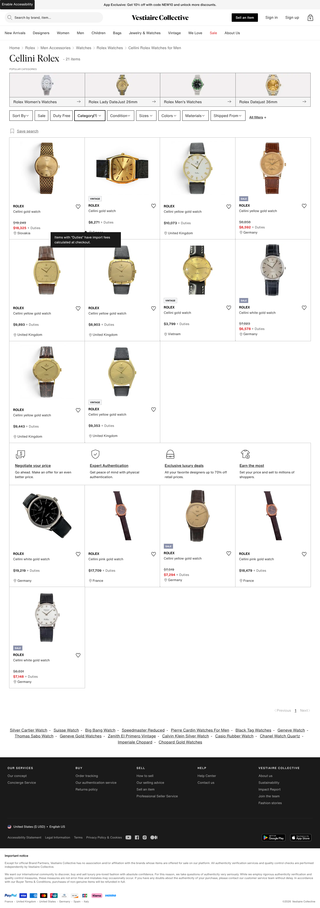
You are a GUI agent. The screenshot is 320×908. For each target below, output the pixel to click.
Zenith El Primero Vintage (132, 736)
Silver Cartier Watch (28, 730)
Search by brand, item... (33, 17)
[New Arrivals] (29, 33)
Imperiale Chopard (135, 742)
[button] (310, 17)
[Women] (73, 33)
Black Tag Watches (253, 730)
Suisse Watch (66, 730)
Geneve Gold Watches (80, 736)
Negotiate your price (33, 465)
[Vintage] (184, 33)
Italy (86, 901)
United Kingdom (26, 901)
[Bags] (125, 33)
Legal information (57, 837)
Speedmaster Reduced (143, 730)
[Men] (88, 33)
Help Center (206, 775)
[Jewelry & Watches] (164, 33)
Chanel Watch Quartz (280, 736)
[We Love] (206, 33)
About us (265, 775)
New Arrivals (15, 33)
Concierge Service (21, 782)
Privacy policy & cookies (104, 837)
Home (14, 48)
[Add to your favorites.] (78, 206)
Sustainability (269, 782)
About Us (232, 33)
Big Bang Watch (100, 730)
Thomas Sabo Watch (34, 736)
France (9, 901)
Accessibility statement (24, 837)
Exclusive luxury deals (184, 465)
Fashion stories (270, 803)
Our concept (17, 775)
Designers (41, 33)
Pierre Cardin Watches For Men (200, 730)
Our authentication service (95, 782)
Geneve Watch (291, 730)
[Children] (109, 33)
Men (80, 33)
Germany (64, 901)
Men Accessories (56, 48)
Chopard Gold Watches (180, 742)
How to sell (145, 775)
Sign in (271, 17)
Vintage (174, 33)
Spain (77, 901)
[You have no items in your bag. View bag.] (310, 17)
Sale (213, 33)
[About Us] (244, 33)
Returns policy (86, 789)
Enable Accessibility (17, 4)
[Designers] (53, 33)
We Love (195, 33)
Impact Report (270, 789)
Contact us (205, 782)
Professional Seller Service (157, 796)
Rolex (30, 48)
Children (99, 33)
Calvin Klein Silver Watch (185, 736)
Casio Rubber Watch (234, 736)
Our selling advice (150, 782)
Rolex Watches (110, 48)
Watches (83, 48)
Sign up (292, 17)
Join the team (269, 796)
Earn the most (252, 465)
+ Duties (33, 227)
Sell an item (245, 17)
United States (47, 901)
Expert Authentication (109, 465)
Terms (78, 837)
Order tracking (86, 775)
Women (63, 33)
